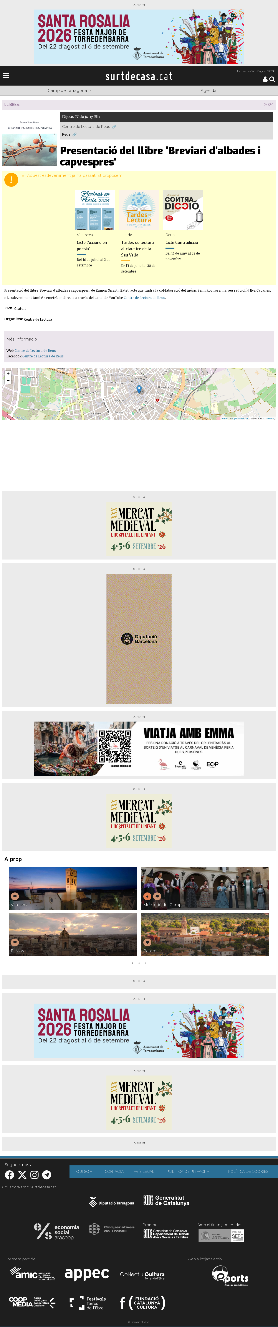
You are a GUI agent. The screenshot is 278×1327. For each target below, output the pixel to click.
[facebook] (9, 1177)
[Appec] (88, 1276)
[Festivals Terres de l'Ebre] (88, 1305)
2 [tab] (139, 962)
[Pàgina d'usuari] (265, 81)
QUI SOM (84, 1172)
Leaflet (224, 418)
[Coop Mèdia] (33, 1305)
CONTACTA (114, 1172)
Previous (12, 916)
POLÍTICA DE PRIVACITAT (188, 1172)
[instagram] (34, 1177)
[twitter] (22, 1177)
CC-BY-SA (268, 418)
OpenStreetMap (240, 418)
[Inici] (139, 76)
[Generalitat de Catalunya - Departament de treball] (166, 1238)
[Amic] (33, 1276)
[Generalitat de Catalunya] (166, 1204)
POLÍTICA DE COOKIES (248, 1172)
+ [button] (8, 373)
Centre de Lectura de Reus (86, 127)
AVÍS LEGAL (144, 1172)
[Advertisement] (139, 453)
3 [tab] (145, 962)
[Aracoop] (57, 1233)
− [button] (8, 380)
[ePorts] (230, 1276)
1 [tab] (132, 962)
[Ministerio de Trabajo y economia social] (221, 1238)
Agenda (209, 90)
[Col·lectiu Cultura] (143, 1276)
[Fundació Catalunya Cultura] (143, 1305)
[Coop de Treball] (112, 1233)
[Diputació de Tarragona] (112, 1204)
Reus (66, 134)
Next (266, 916)
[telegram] (46, 1177)
